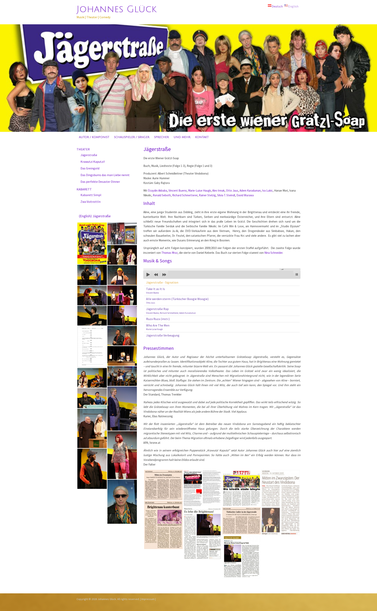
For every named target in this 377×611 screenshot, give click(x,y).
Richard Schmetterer (185, 195)
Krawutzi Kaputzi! (93, 162)
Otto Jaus (232, 190)
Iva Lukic (267, 190)
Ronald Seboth (162, 195)
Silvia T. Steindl (226, 195)
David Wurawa (245, 195)
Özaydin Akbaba (157, 190)
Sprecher (161, 137)
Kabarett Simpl (91, 195)
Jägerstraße (89, 155)
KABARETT (84, 189)
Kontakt (202, 137)
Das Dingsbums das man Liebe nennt (105, 175)
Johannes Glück (116, 9)
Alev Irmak (218, 190)
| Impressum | (148, 599)
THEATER (83, 149)
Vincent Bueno (177, 190)
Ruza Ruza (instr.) (158, 319)
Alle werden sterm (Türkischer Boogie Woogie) (177, 300)
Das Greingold (90, 168)
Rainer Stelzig (207, 195)
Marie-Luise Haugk (199, 190)
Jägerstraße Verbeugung (162, 335)
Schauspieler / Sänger (131, 137)
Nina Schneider (273, 253)
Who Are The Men (157, 327)
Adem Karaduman (250, 190)
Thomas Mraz (169, 253)
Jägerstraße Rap (171, 310)
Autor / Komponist (94, 137)
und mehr (182, 137)
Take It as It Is (155, 290)
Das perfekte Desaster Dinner (100, 182)
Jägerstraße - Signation (162, 282)
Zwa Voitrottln (91, 202)
